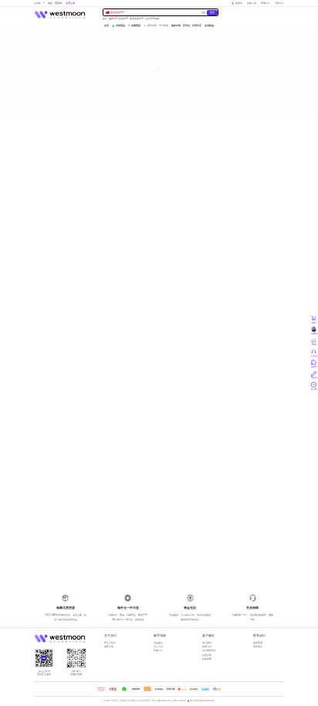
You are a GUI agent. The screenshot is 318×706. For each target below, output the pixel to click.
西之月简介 (110, 642)
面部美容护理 (117, 12)
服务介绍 (108, 646)
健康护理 (113, 19)
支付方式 (158, 646)
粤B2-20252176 (179, 701)
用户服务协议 (209, 650)
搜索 (212, 12)
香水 (105, 19)
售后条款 (206, 642)
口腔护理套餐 (152, 19)
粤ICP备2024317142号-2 (162, 701)
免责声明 (206, 655)
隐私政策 (206, 658)
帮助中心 (265, 3)
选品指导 (158, 642)
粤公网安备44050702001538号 (202, 701)
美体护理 (123, 19)
